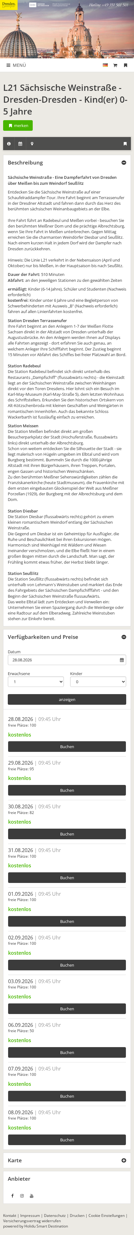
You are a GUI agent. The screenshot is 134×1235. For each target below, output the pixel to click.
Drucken (77, 1215)
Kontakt (9, 1215)
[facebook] (12, 1195)
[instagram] (21, 1195)
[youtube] (31, 1195)
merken (20, 125)
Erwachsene (19, 673)
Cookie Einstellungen (107, 1215)
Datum (14, 651)
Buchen (67, 746)
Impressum (30, 1215)
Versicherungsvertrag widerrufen (32, 1220)
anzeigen (67, 699)
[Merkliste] (125, 65)
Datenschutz (55, 1215)
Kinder (76, 673)
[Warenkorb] (115, 65)
